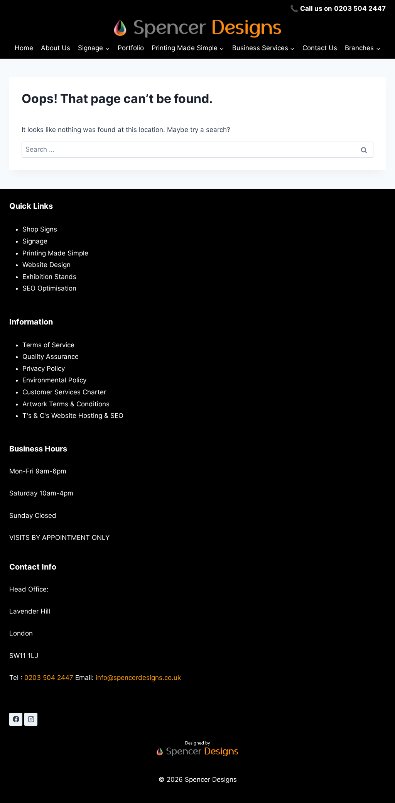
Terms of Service (48, 345)
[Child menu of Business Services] (263, 48)
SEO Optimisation (49, 288)
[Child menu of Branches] (362, 48)
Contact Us (319, 48)
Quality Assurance (50, 356)
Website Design (46, 265)
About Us (55, 48)
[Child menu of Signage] (93, 48)
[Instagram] (30, 719)
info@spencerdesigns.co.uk (138, 677)
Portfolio (131, 48)
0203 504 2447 (360, 8)
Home (24, 48)
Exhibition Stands (49, 277)
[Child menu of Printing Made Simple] (188, 48)
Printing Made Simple (55, 253)
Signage (34, 241)
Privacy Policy (43, 368)
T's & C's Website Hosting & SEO (72, 415)
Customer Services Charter (64, 392)
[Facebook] (15, 719)
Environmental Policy (54, 380)
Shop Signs (39, 229)
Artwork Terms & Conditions (66, 404)
